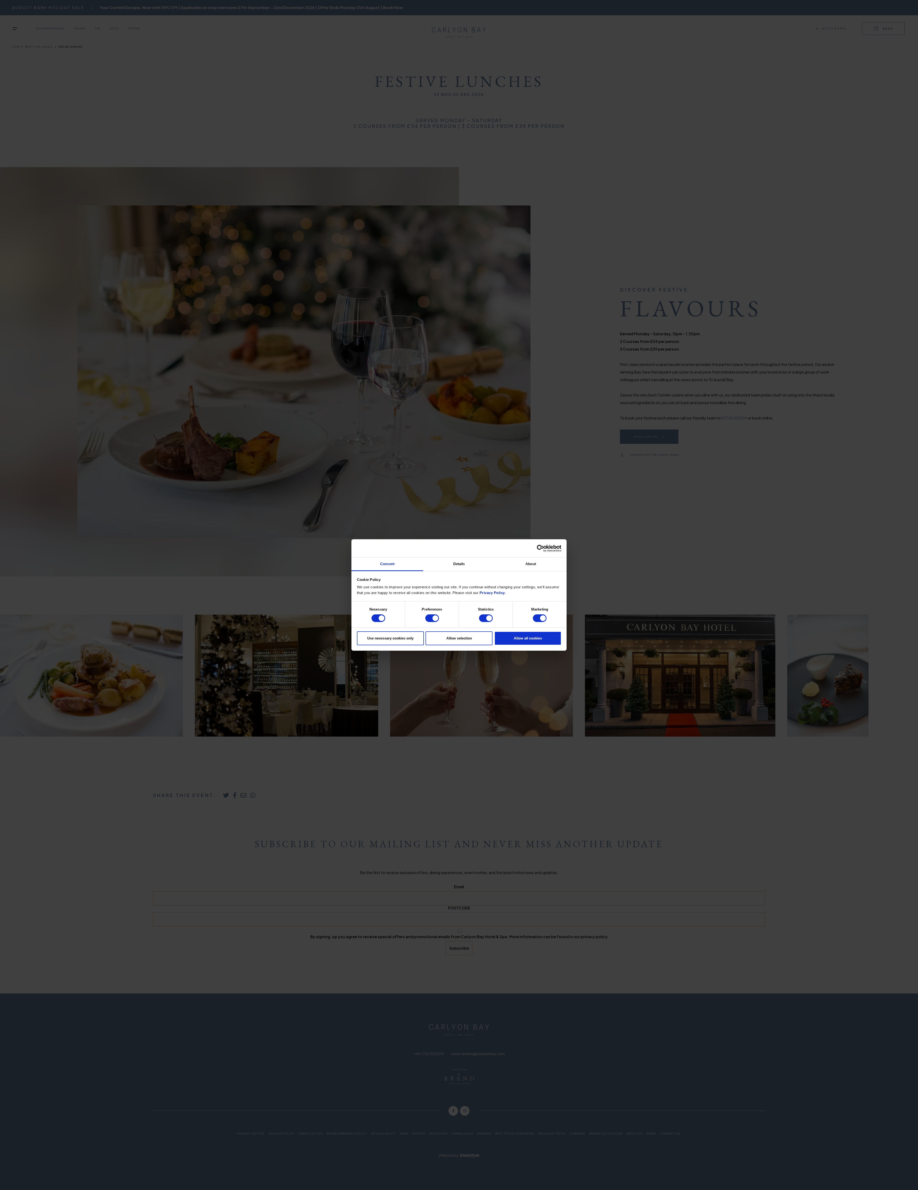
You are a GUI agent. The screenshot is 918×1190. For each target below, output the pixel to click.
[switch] (432, 618)
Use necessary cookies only (390, 638)
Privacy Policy (492, 593)
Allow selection (459, 638)
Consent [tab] (387, 564)
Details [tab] (459, 564)
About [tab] (530, 564)
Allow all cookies (528, 638)
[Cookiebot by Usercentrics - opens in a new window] (540, 548)
